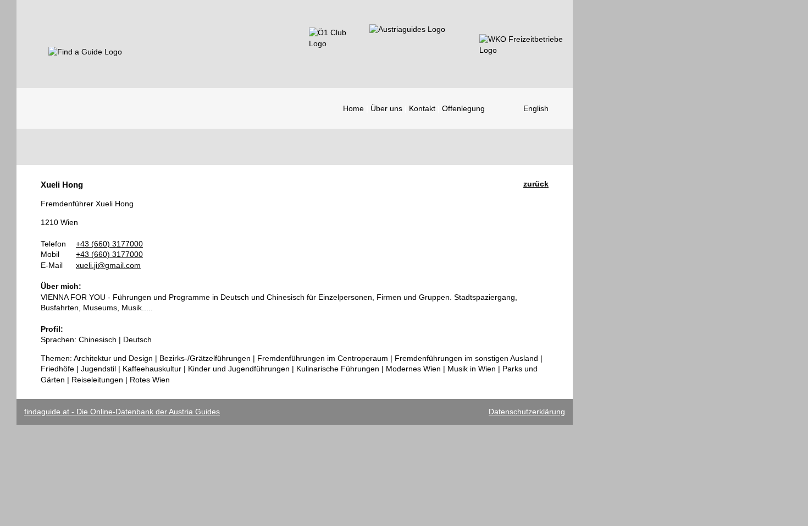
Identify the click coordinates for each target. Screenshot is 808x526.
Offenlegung (463, 108)
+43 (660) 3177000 (109, 243)
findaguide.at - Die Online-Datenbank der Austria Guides (122, 411)
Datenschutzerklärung (527, 411)
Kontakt (422, 108)
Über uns (386, 108)
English (536, 108)
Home (353, 108)
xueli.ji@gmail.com (108, 265)
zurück (536, 183)
